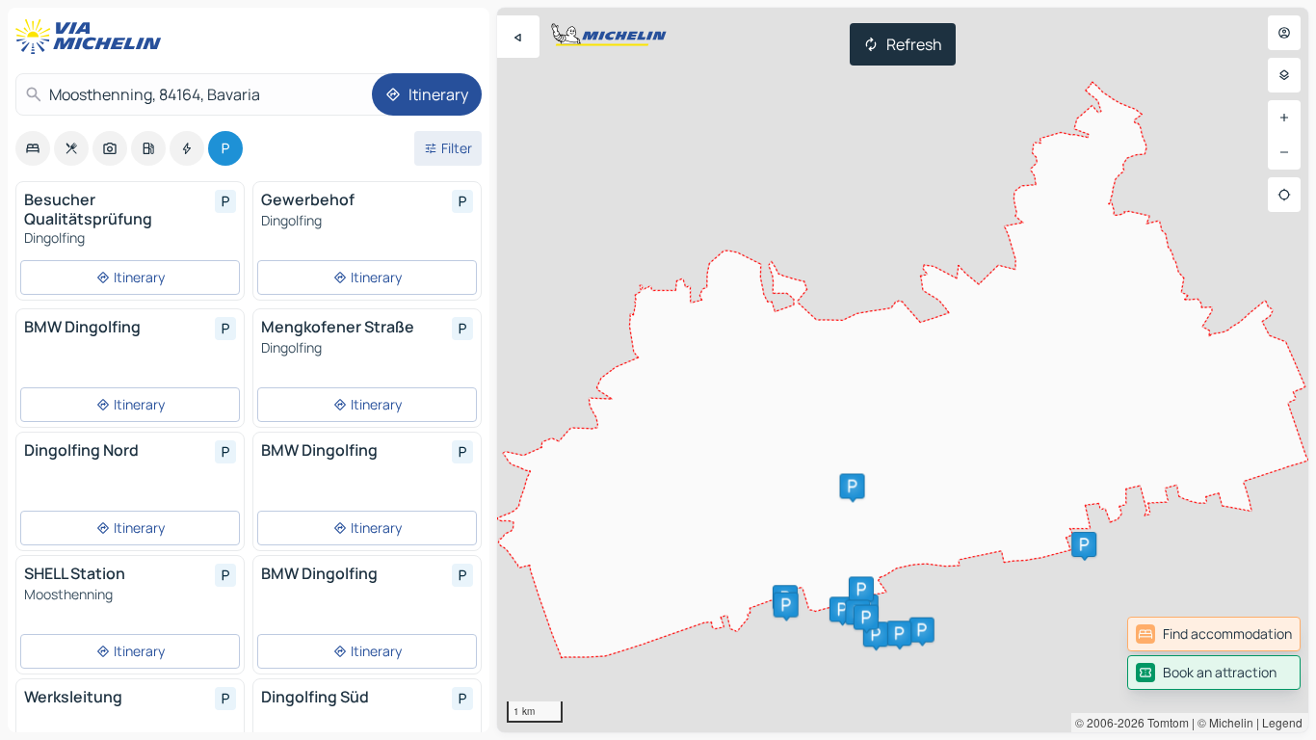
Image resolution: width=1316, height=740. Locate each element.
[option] (32, 148)
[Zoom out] (1284, 152)
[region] (902, 370)
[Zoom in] (1284, 117)
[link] (1214, 634)
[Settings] (1284, 75)
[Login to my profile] (1284, 32)
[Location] (1284, 194)
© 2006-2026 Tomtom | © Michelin (1164, 722)
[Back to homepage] (92, 36)
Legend (1282, 722)
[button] (842, 608)
